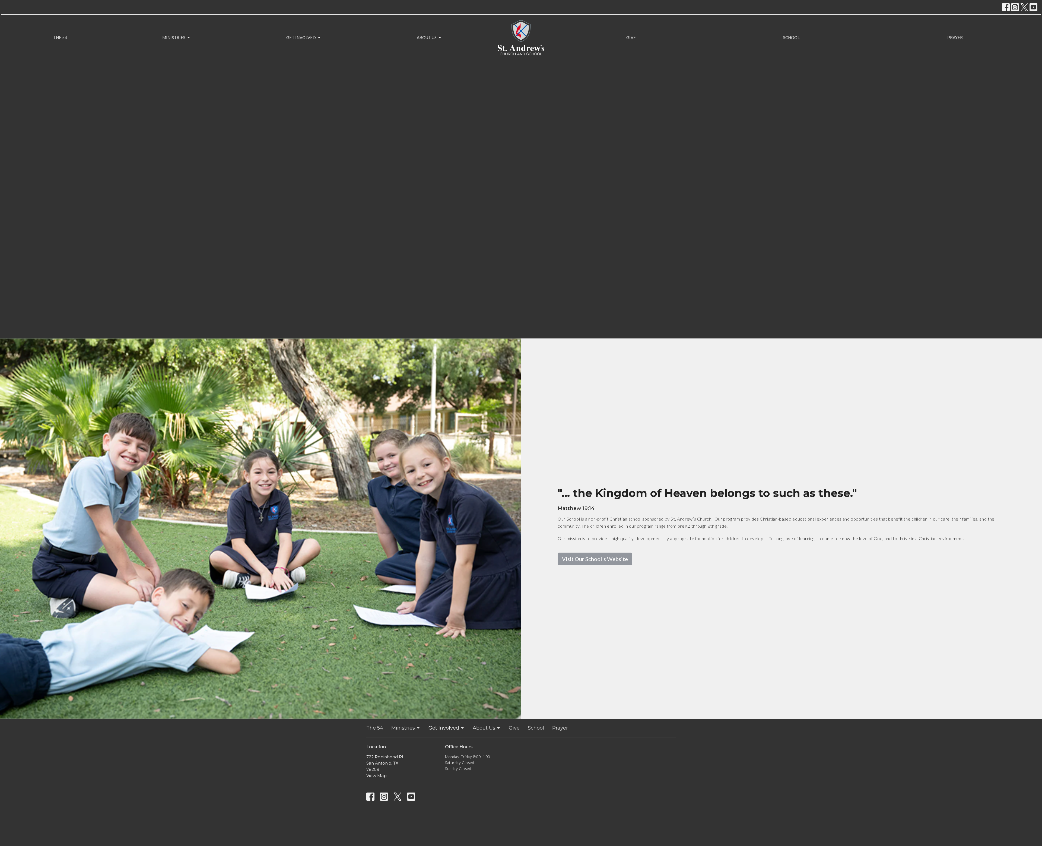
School (791, 37)
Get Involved (301, 37)
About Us (427, 37)
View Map (376, 775)
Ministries (173, 37)
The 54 (60, 37)
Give (631, 37)
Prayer (955, 37)
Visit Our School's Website (595, 559)
